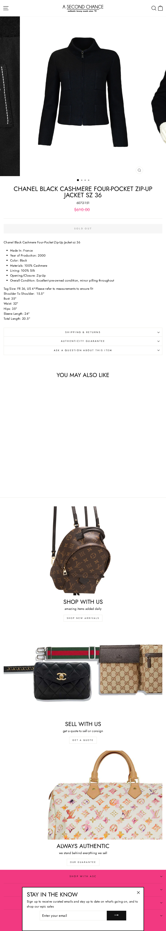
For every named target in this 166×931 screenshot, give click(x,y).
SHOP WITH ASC (83, 876)
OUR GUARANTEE (83, 862)
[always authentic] (83, 795)
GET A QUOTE (83, 740)
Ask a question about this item (83, 350)
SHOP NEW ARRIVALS (83, 618)
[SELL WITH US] (83, 673)
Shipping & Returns (83, 332)
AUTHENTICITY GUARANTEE (83, 341)
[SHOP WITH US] (83, 550)
